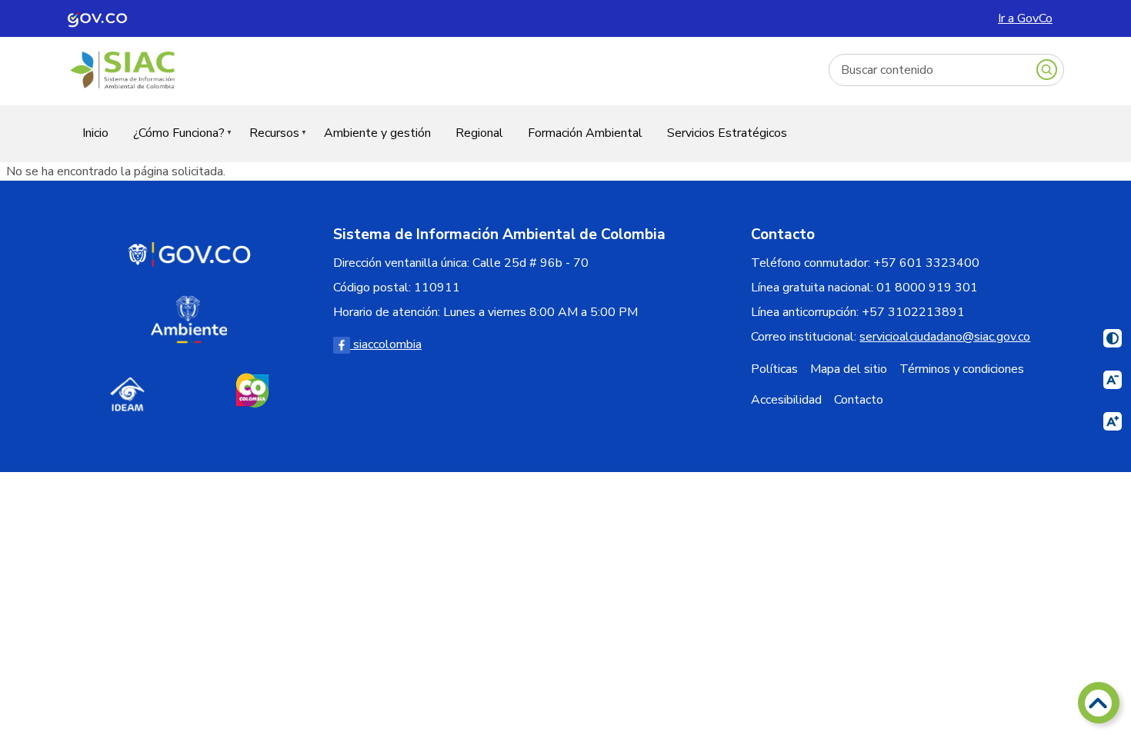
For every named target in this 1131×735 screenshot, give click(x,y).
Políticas (774, 369)
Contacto (858, 399)
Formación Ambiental (585, 133)
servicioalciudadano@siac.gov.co (944, 336)
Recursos (268, 143)
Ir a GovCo (1025, 18)
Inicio (95, 133)
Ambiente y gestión (377, 133)
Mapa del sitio (848, 369)
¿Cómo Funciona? (173, 143)
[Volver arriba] (1098, 702)
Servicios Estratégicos (727, 133)
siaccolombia (386, 344)
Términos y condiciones (961, 369)
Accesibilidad (786, 399)
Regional (479, 133)
